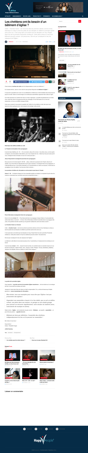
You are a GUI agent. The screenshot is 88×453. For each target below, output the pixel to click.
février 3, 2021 (71, 83)
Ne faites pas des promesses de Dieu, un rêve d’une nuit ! (12, 363)
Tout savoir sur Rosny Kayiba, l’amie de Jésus (66, 120)
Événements (46, 16)
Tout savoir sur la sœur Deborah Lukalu (70, 140)
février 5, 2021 (43, 364)
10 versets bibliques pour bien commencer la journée (71, 127)
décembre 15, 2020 (26, 382)
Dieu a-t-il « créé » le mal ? (28, 380)
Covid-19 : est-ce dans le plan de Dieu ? (12, 381)
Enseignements (17, 16)
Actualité (7, 16)
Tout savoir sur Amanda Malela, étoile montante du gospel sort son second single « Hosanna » (71, 134)
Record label (27, 16)
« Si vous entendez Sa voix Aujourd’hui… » (29, 363)
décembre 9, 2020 (43, 384)
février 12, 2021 (26, 365)
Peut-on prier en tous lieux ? (47, 362)
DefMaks (54, 450)
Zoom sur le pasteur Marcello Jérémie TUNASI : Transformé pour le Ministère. (70, 145)
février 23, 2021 (8, 365)
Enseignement (17, 332)
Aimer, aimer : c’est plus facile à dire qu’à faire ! (47, 381)
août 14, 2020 (18, 41)
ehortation (10, 332)
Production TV (37, 16)
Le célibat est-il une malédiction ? (72, 80)
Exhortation (25, 41)
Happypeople (37, 450)
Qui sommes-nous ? (57, 16)
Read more (61, 60)
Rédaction (11, 41)
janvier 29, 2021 (8, 384)
